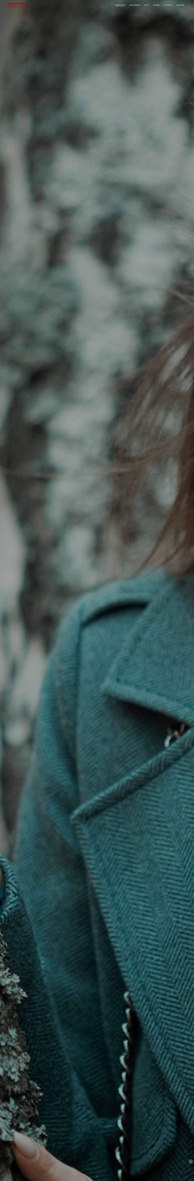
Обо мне (180, 5)
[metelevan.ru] (17, 5)
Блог (146, 5)
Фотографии (134, 5)
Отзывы (156, 5)
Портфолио (120, 5)
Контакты (168, 5)
